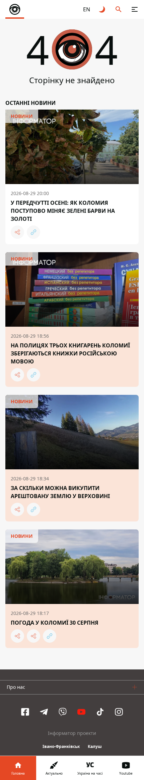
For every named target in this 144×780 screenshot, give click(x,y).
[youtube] (81, 712)
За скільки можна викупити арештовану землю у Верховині (60, 492)
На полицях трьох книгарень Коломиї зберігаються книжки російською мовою (70, 353)
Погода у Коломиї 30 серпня (54, 622)
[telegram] (44, 712)
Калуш (95, 746)
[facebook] (25, 712)
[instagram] (119, 712)
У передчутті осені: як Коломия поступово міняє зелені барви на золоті (63, 210)
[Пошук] (119, 9)
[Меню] (135, 9)
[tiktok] (100, 712)
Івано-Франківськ (61, 746)
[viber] (63, 712)
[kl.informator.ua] (14, 9)
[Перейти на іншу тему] (102, 9)
